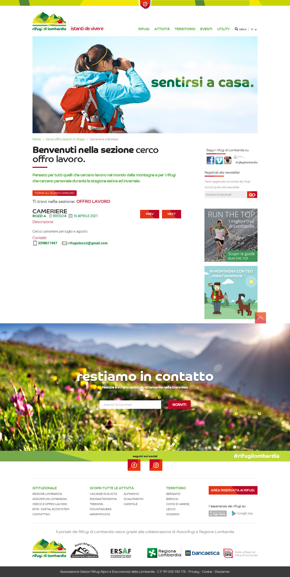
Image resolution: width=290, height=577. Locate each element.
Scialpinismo (134, 499)
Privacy (194, 572)
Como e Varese (177, 504)
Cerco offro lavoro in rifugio (65, 139)
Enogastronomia (103, 499)
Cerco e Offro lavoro (49, 504)
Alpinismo (131, 493)
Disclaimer (222, 572)
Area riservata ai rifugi (232, 490)
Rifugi (143, 29)
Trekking (96, 504)
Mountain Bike (100, 509)
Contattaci (41, 514)
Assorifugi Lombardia (49, 499)
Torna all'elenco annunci (55, 193)
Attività (162, 29)
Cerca (242, 29)
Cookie (207, 572)
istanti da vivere (87, 28)
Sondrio (172, 514)
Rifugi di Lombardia (50, 21)
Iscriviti (179, 405)
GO (252, 194)
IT (252, 29)
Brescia (172, 499)
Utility (223, 29)
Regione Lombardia (47, 493)
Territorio (185, 29)
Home (36, 139)
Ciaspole (131, 504)
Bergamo (173, 493)
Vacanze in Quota (103, 493)
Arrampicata (100, 514)
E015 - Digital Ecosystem (50, 509)
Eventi (206, 29)
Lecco (171, 509)
